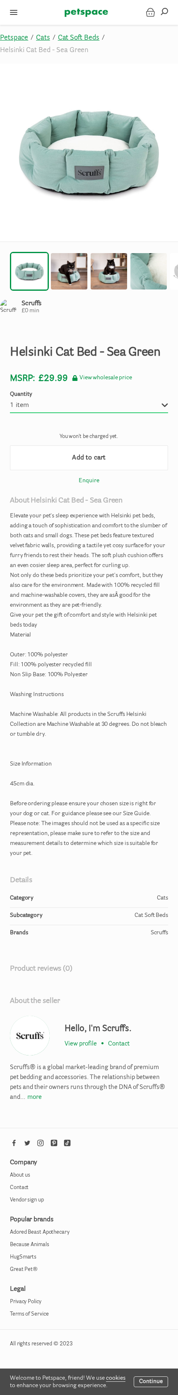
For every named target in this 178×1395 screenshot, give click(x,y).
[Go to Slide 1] (29, 271)
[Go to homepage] (86, 12)
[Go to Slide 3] (108, 271)
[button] (89, 153)
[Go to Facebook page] (14, 1143)
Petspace (14, 37)
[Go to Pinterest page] (54, 1143)
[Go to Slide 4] (148, 271)
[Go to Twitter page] (27, 1143)
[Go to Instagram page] (40, 1143)
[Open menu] (13, 12)
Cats (43, 37)
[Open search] (167, 12)
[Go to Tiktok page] (67, 1143)
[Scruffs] (30, 1035)
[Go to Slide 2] (69, 271)
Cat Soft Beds (79, 37)
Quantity (21, 394)
